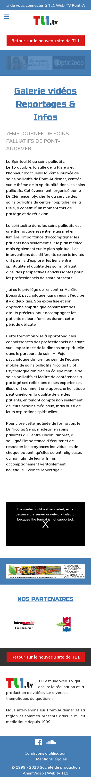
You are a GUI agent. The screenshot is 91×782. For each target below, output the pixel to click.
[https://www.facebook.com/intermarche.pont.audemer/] (24, 624)
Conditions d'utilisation (45, 753)
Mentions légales (51, 759)
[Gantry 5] (45, 20)
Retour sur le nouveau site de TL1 (45, 40)
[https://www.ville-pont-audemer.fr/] (67, 624)
